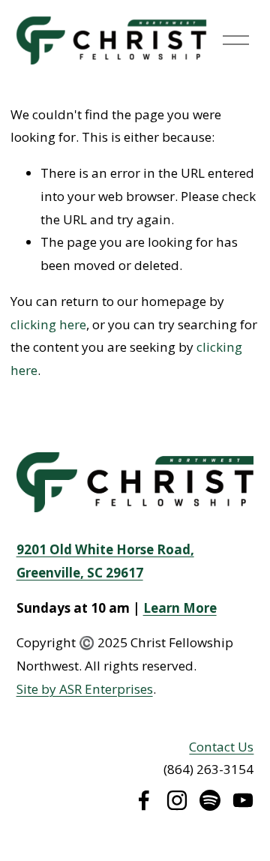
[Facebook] (144, 800)
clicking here (48, 324)
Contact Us (221, 746)
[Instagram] (177, 800)
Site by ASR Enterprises (84, 689)
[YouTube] (243, 800)
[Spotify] (210, 800)
